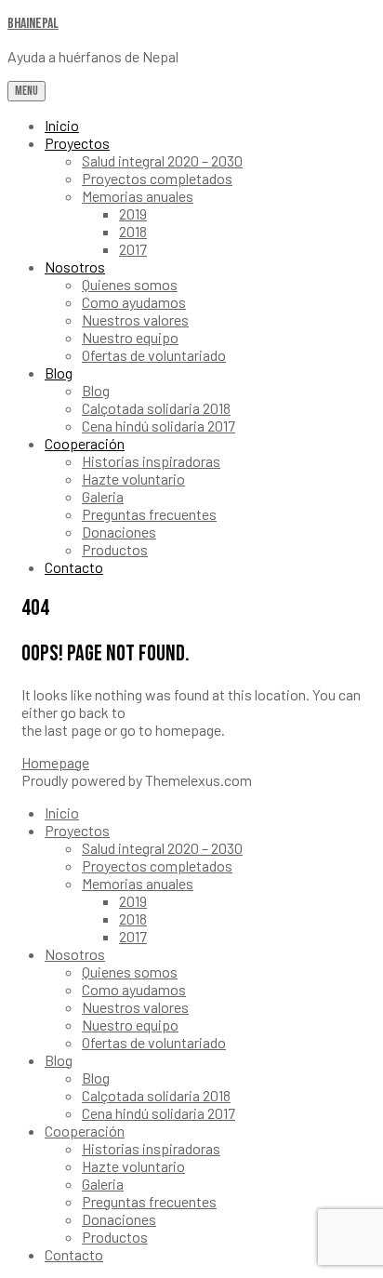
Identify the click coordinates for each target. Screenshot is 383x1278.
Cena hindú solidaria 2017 (158, 425)
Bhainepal (33, 24)
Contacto (74, 567)
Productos (115, 549)
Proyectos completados (157, 178)
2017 (133, 249)
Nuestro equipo (130, 337)
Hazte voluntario (133, 478)
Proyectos (77, 143)
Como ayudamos (134, 302)
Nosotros (75, 266)
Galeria (103, 496)
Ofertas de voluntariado (154, 355)
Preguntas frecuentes (149, 514)
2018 (133, 231)
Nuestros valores (135, 319)
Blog (59, 372)
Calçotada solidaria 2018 (156, 408)
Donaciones (119, 531)
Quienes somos (130, 284)
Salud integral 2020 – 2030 (162, 160)
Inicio (62, 125)
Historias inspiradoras (151, 461)
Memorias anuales (137, 196)
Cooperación (85, 443)
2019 (133, 213)
